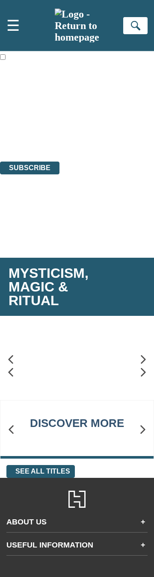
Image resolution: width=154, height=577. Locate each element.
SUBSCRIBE (29, 167)
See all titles (42, 471)
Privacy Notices (32, 134)
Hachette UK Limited (88, 111)
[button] (10, 359)
